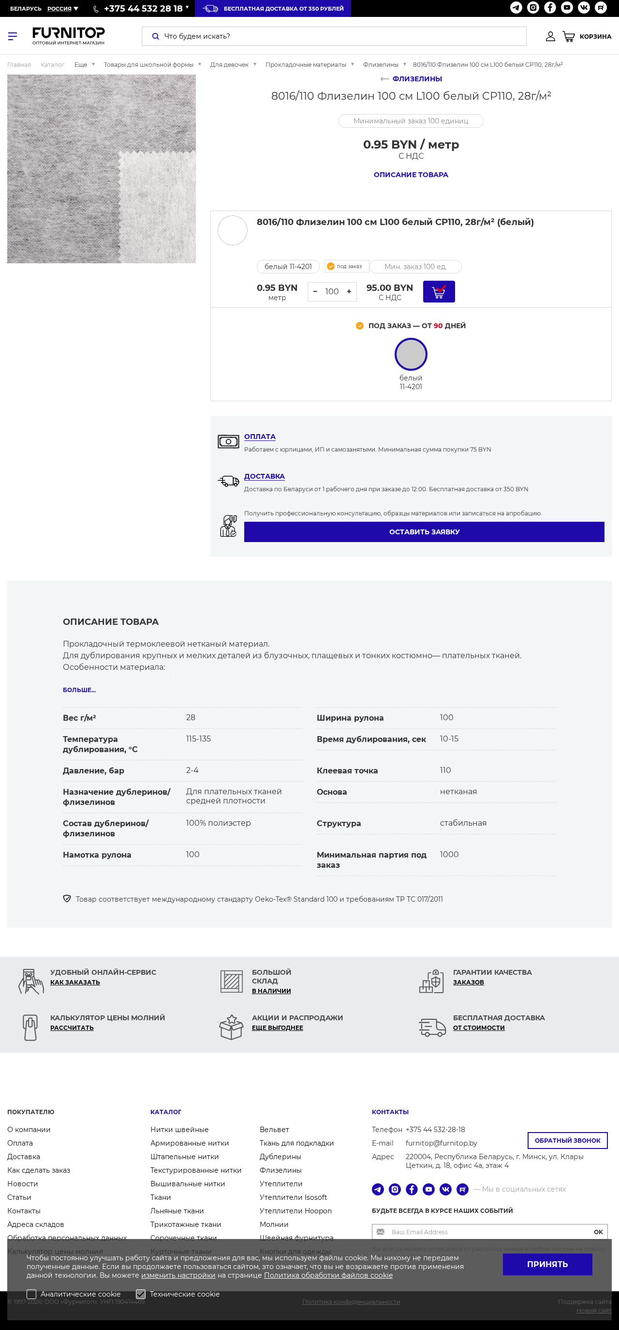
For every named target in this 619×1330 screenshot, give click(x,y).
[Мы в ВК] (584, 8)
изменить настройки (178, 1275)
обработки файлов (335, 1275)
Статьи (19, 1197)
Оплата (260, 436)
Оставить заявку (424, 532)
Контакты (24, 1211)
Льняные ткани (177, 1211)
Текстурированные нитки (196, 1170)
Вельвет (274, 1129)
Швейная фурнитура (297, 1238)
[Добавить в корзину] (439, 291)
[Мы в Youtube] (567, 8)
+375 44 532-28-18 (435, 1129)
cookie (381, 1275)
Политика (282, 1275)
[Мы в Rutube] (601, 8)
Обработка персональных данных (67, 1238)
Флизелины (281, 1170)
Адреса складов (35, 1224)
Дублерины (280, 1156)
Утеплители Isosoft (293, 1197)
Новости (22, 1183)
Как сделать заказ (38, 1170)
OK (598, 1232)
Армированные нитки (189, 1143)
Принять (547, 1264)
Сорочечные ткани (183, 1238)
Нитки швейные (179, 1129)
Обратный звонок (568, 1140)
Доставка (264, 476)
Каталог (165, 1112)
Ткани (160, 1197)
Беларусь (26, 8)
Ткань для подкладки (297, 1143)
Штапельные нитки (184, 1156)
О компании (29, 1129)
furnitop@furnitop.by (441, 1143)
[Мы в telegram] (516, 8)
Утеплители (281, 1183)
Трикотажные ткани (185, 1224)
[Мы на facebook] (550, 8)
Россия (59, 8)
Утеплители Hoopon (296, 1211)
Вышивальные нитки (187, 1183)
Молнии (274, 1224)
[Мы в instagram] (533, 8)
